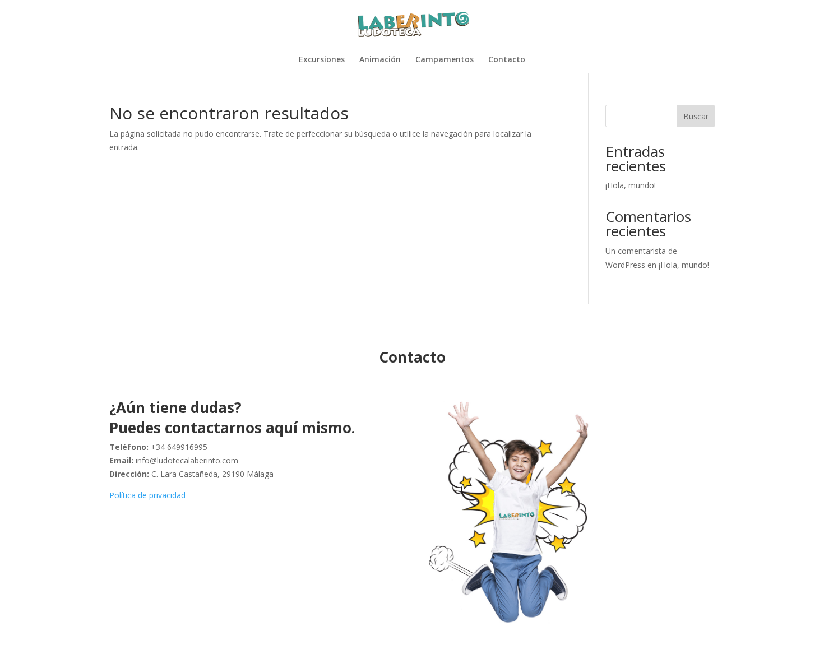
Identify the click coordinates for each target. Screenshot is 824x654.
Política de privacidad (147, 495)
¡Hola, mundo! (630, 185)
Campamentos (444, 59)
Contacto (506, 59)
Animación (380, 59)
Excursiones (322, 59)
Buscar (696, 116)
